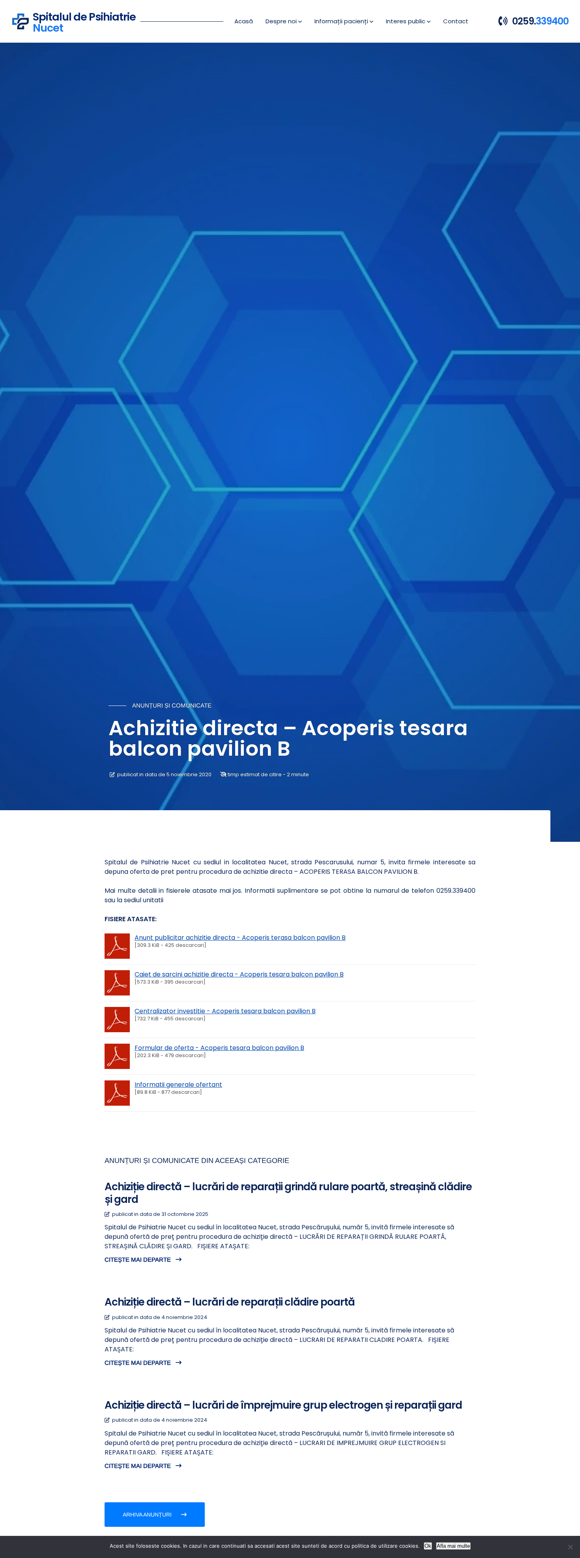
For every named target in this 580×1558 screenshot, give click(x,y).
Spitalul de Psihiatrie (84, 21)
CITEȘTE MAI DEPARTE (138, 1259)
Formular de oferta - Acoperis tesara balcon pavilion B (219, 1047)
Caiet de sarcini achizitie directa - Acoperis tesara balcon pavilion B (239, 974)
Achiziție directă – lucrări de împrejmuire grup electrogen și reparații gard (283, 1405)
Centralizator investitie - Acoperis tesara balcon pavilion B (225, 1011)
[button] (283, 21)
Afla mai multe (453, 1546)
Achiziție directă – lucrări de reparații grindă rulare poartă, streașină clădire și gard (288, 1193)
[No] (570, 1547)
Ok (428, 1546)
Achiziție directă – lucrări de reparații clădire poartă (230, 1302)
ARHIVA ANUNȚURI (148, 1514)
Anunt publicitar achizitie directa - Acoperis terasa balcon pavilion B (240, 937)
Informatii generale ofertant (178, 1084)
